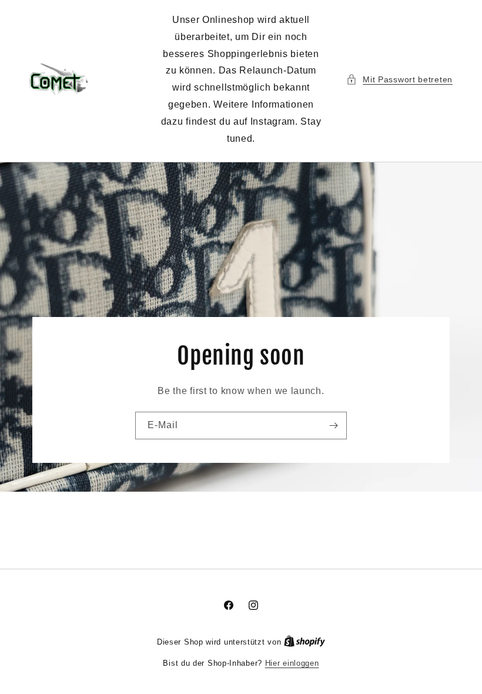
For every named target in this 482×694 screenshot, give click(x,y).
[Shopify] (304, 642)
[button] (399, 79)
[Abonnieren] (333, 425)
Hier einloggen (292, 663)
